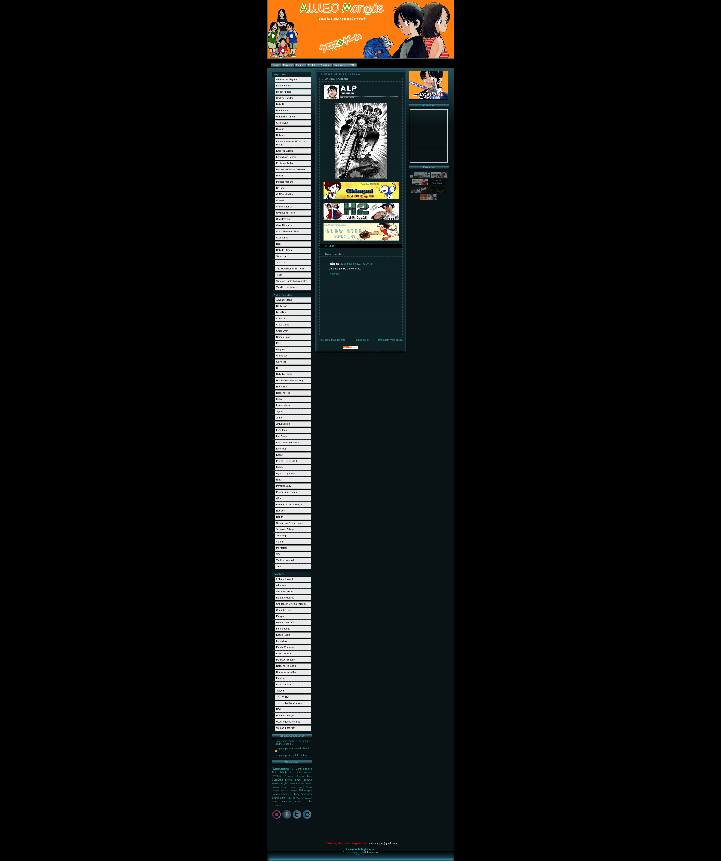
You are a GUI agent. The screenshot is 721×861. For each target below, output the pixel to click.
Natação (293, 791)
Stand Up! (281, 256)
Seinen (287, 794)
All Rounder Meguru (286, 79)
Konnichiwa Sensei (286, 157)
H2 (277, 368)
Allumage (281, 585)
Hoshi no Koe (283, 393)
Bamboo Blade (283, 85)
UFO (278, 709)
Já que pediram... (338, 79)
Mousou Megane (284, 182)
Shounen (306, 794)
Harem (309, 783)
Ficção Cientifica (289, 783)
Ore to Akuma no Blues (287, 231)
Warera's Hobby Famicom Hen (291, 281)
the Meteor (281, 548)
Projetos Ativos (280, 74)
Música (284, 790)
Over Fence (282, 237)
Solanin (280, 541)
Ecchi (298, 780)
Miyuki (279, 175)
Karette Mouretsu (285, 647)
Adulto (292, 772)
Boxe (309, 776)
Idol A (279, 399)
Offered (280, 200)
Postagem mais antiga (390, 340)
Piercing (280, 678)
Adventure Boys (284, 300)
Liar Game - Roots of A (287, 442)
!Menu (298, 769)
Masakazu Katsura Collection (291, 169)
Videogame (277, 805)
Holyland (280, 135)
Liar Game (281, 436)
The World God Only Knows (290, 268)
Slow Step (281, 535)
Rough (279, 517)
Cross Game (282, 324)
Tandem (280, 690)
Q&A (278, 498)
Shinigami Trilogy (285, 529)
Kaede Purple (283, 635)
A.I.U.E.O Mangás (351, 852)
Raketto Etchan (284, 250)
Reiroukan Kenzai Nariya (289, 504)
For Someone (283, 628)
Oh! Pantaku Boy (284, 194)
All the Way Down (285, 591)
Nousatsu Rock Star (286, 672)
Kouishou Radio (284, 163)
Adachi (283, 772)
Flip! (278, 343)
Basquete (289, 776)
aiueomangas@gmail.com (383, 843)
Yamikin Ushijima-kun (287, 287)
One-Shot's (279, 574)
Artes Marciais (304, 772)
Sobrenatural (278, 798)
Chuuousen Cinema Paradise (291, 604)
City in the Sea (283, 610)
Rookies (280, 510)
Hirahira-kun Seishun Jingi (289, 380)
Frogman (280, 349)
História (275, 787)
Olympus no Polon (285, 213)
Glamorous (281, 355)
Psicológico (305, 790)
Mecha (309, 787)
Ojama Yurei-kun (284, 206)
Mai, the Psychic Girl (286, 461)
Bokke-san (281, 306)
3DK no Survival (284, 579)
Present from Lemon (286, 492)
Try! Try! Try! (282, 697)
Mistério (275, 790)
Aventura (276, 776)
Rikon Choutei (283, 684)
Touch (279, 275)
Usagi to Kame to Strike (288, 721)
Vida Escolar (303, 801)
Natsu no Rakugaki (286, 666)
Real (278, 244)
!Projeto (307, 768)
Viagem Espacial (304, 798)
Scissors (280, 262)
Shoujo (296, 794)
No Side (280, 188)
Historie (280, 129)
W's (278, 554)
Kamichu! (281, 448)
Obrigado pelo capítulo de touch (292, 755)
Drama (288, 780)
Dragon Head (283, 337)
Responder (334, 273)
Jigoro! (279, 411)
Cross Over (282, 331)
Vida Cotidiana (281, 801)
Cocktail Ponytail (284, 98)
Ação (274, 772)
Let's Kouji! (281, 430)
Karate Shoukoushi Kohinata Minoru (290, 143)
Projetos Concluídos (283, 295)
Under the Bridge (285, 715)
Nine (278, 479)
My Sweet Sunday (285, 659)
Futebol (301, 783)
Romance (277, 794)
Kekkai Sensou (284, 653)
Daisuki (280, 104)
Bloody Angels (283, 92)
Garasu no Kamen (285, 116)
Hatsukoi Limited (284, 374)
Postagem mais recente (332, 340)
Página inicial (361, 340)
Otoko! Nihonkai (284, 225)
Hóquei (284, 787)
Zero (278, 566)
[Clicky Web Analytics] (350, 348)
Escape (280, 616)
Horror (293, 787)
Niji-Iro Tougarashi (285, 473)
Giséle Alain (282, 123)
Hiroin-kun (281, 386)
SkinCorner (360, 854)
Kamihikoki (281, 641)
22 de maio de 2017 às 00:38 (356, 264)
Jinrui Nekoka (283, 424)
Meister (280, 467)
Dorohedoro (282, 110)
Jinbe (279, 417)
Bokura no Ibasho (285, 597)
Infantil (301, 787)
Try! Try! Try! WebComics (289, 703)
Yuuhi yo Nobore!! (285, 560)
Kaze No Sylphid (284, 151)
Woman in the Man (285, 728)
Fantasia (276, 783)
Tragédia (291, 798)
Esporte (307, 780)
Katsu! (279, 455)
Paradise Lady (283, 486)
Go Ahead (281, 362)
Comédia (277, 779)
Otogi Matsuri (283, 219)
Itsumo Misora (283, 405)
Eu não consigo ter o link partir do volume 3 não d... (293, 742)
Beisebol (300, 776)
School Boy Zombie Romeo (290, 523)
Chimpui (280, 318)
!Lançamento (282, 768)
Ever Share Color (285, 622)
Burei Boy (281, 312)
